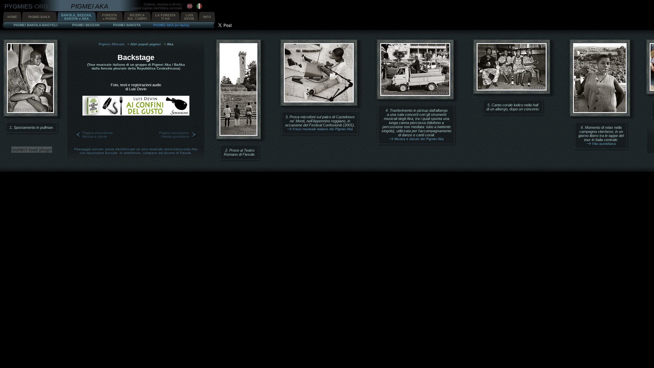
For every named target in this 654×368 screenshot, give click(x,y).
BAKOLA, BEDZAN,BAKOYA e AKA (76, 17)
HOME (12, 17)
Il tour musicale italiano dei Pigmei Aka (323, 129)
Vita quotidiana (604, 143)
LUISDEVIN (189, 17)
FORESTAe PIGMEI (109, 17)
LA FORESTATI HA (165, 17)
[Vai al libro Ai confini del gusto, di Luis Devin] (135, 114)
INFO (207, 17)
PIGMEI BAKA (39, 17)
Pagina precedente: (98, 134)
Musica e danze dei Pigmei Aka (419, 139)
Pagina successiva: (174, 134)
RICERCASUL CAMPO (137, 17)
